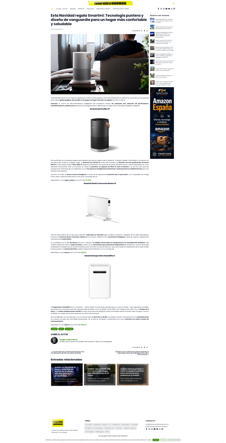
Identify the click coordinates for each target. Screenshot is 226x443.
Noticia (61, 329)
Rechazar (163, 440)
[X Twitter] (161, 9)
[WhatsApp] (172, 9)
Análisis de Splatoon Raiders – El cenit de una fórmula (164, 76)
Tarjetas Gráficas (130, 428)
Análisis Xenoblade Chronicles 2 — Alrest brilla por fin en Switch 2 (164, 27)
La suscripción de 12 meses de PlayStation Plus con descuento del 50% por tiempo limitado (67, 352)
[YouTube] (166, 9)
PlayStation (126, 425)
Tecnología (69, 329)
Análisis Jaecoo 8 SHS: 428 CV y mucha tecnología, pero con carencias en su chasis (164, 42)
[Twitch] (174, 9)
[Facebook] (158, 9)
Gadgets (54, 329)
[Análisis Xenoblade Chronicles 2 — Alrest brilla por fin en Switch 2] (152, 28)
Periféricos (116, 425)
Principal (88, 428)
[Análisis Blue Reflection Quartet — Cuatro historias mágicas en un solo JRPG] (152, 21)
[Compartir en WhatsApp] (147, 30)
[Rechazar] (224, 440)
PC (110, 425)
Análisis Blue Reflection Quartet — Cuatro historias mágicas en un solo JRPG (164, 21)
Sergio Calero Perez (68, 339)
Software (119, 428)
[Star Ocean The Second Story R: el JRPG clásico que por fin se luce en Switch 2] (152, 63)
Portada (134, 425)
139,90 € (83, 252)
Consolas (88, 425)
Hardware (97, 425)
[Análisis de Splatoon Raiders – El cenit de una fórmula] (152, 76)
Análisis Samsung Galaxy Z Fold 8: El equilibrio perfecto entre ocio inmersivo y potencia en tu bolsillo (164, 48)
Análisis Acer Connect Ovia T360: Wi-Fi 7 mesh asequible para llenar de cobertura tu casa (164, 83)
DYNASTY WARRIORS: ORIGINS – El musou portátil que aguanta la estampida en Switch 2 (164, 55)
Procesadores (98, 428)
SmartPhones (109, 428)
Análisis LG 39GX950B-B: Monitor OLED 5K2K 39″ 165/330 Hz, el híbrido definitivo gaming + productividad (164, 35)
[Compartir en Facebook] (144, 30)
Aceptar (155, 440)
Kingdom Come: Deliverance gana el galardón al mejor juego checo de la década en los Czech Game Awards (132, 353)
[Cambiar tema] (173, 3)
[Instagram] (164, 9)
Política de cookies (174, 440)
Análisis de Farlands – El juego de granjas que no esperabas (164, 69)
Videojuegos (99, 432)
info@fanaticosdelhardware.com (157, 424)
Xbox (107, 432)
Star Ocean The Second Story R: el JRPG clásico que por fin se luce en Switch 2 (164, 62)
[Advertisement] (112, 403)
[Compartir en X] (141, 30)
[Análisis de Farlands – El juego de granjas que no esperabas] (152, 70)
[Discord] (169, 9)
